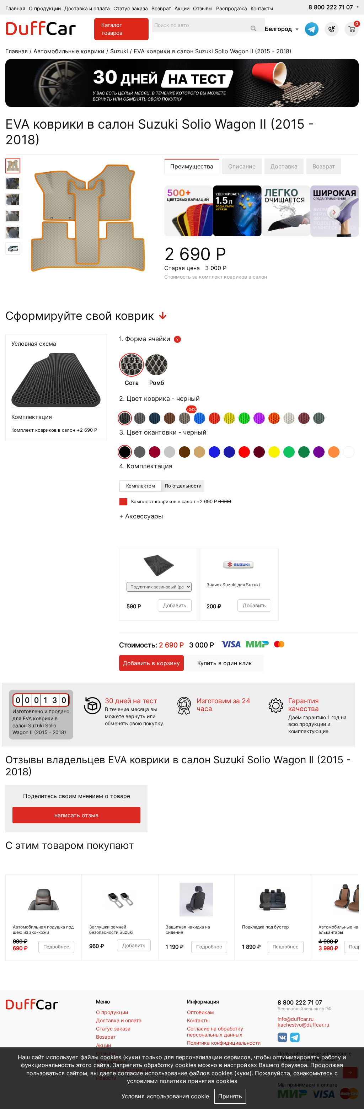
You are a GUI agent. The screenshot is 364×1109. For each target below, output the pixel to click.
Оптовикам (200, 1012)
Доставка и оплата (87, 8)
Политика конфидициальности (224, 1043)
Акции (182, 8)
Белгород (278, 28)
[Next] (333, 213)
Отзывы (203, 8)
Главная (15, 8)
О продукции (45, 8)
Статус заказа (130, 8)
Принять (230, 1096)
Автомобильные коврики (69, 51)
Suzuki (119, 51)
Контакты (262, 8)
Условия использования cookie (165, 1096)
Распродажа (231, 8)
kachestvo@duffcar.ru (303, 1025)
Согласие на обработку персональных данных (215, 1031)
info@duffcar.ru (296, 1019)
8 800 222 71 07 (331, 7)
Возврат (161, 8)
